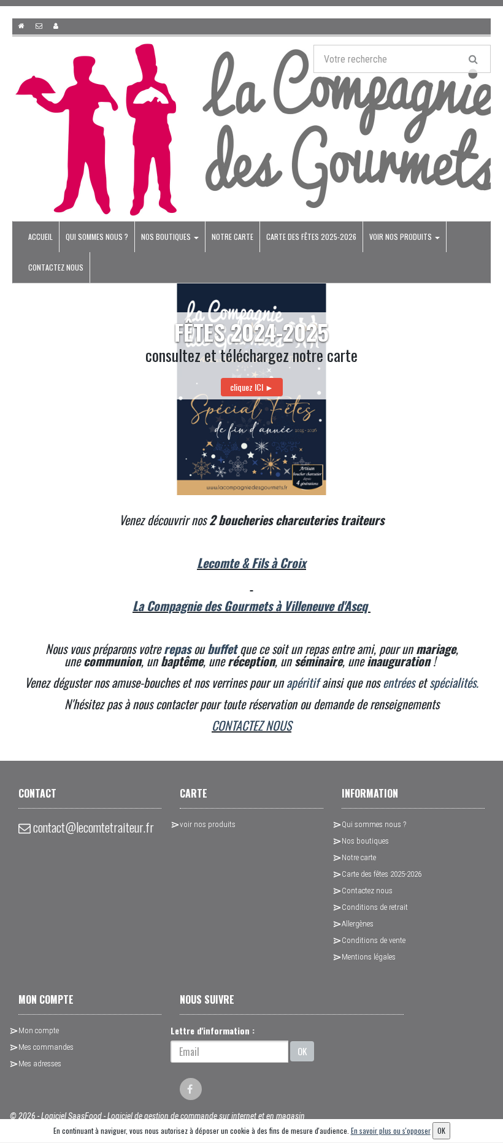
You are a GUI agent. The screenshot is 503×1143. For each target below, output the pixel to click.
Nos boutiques (167, 236)
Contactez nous (55, 267)
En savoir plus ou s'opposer (391, 1130)
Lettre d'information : (213, 1030)
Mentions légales (369, 956)
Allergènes (358, 923)
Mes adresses (39, 1063)
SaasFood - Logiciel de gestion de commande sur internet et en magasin (186, 1116)
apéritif (302, 682)
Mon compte (38, 1030)
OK (302, 1051)
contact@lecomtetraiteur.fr (92, 827)
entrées (399, 682)
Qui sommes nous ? (97, 236)
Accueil (40, 236)
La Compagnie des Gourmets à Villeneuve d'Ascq (251, 605)
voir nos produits (401, 236)
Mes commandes (46, 1047)
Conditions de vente (373, 940)
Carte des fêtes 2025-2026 (311, 236)
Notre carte (232, 236)
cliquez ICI (252, 386)
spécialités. (453, 682)
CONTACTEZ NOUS (251, 725)
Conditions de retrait (375, 907)
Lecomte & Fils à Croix (251, 562)
